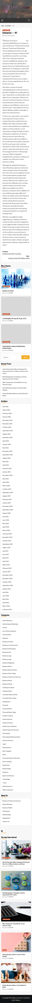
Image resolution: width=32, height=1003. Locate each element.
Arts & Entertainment (9, 631)
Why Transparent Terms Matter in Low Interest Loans (14, 383)
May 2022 (5, 448)
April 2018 (5, 527)
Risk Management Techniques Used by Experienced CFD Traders (14, 378)
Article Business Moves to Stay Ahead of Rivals (15, 394)
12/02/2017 (11, 320)
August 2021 (6, 458)
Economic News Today (9, 698)
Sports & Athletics (8, 776)
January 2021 (6, 472)
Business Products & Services (11, 677)
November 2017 (7, 537)
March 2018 (6, 530)
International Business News (11, 737)
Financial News (6, 30)
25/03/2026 (11, 897)
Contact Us (6, 821)
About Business (7, 620)
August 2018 (6, 513)
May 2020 (5, 479)
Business (5, 638)
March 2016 (6, 606)
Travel (4, 783)
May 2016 (5, 599)
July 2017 (5, 551)
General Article (7, 719)
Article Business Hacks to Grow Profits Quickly (14, 389)
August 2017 (6, 547)
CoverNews (26, 998)
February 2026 (7, 413)
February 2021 (7, 468)
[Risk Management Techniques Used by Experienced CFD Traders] (16, 881)
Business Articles (7, 641)
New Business (6, 747)
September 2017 (7, 544)
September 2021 (7, 454)
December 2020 (7, 475)
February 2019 (7, 499)
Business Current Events (10, 645)
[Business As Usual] (16, 278)
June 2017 (5, 554)
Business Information (9, 648)
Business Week (7, 680)
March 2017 (6, 565)
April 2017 (5, 561)
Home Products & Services (10, 730)
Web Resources (7, 786)
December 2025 (7, 420)
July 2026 (5, 406)
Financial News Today (9, 712)
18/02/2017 (11, 293)
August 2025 (6, 434)
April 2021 (5, 465)
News (4, 754)
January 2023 (6, 444)
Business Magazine (8, 663)
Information (6, 733)
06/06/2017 (12, 35)
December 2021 (7, 451)
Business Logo (6, 656)
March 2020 (6, 485)
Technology (6, 779)
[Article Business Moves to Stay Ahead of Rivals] (16, 973)
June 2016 (5, 595)
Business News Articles (9, 670)
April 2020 (5, 482)
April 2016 (5, 602)
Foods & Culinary (7, 716)
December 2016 (7, 575)
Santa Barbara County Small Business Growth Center (13, 347)
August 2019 (6, 496)
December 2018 (7, 506)
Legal (4, 744)
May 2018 (5, 523)
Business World (7, 684)
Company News (7, 691)
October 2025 (6, 427)
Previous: (11, 252)
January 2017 (6, 571)
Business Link (6, 652)
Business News (7, 666)
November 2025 (7, 424)
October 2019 (6, 489)
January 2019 (6, 503)
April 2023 (5, 441)
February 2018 (7, 534)
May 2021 (5, 461)
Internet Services (7, 740)
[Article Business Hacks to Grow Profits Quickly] (16, 942)
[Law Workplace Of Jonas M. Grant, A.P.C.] (16, 306)
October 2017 (6, 540)
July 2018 (5, 516)
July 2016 (5, 592)
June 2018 (5, 520)
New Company (6, 751)
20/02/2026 (11, 958)
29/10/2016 (11, 350)
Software (5, 772)
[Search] (29, 20)
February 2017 (7, 568)
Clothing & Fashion (8, 687)
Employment (6, 701)
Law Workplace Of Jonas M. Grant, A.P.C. (14, 318)
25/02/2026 (11, 927)
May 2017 (5, 558)
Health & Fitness (7, 723)
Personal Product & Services (11, 758)
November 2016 (7, 578)
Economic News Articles (10, 694)
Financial (5, 705)
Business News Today (9, 673)
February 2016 (7, 609)
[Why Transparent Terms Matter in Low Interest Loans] (16, 911)
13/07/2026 (11, 866)
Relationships (6, 768)
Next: (19, 257)
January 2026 (6, 417)
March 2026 (6, 410)
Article (4, 627)
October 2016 (6, 582)
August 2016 (6, 589)
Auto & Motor (6, 634)
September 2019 (7, 492)
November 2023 (7, 437)
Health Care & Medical (9, 726)
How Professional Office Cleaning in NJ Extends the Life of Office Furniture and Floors (15, 371)
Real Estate (6, 765)
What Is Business (7, 790)
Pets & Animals (7, 761)
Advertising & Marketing (10, 624)
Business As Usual (7, 291)
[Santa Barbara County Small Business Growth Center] (16, 334)
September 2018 (7, 509)
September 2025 (7, 430)
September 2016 (7, 585)
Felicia (5, 35)
